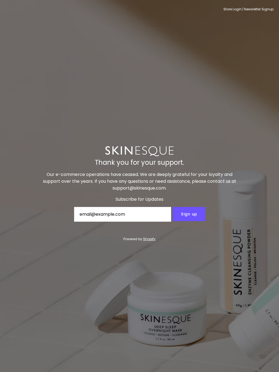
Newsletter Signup (259, 9)
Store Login (232, 9)
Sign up (189, 214)
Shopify (149, 239)
